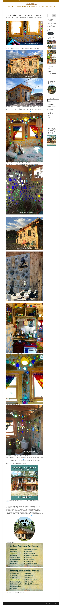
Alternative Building (22, 17)
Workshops (25, 6)
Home (9, 6)
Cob (27, 17)
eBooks (48, 117)
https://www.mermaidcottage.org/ (25, 111)
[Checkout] (49, 47)
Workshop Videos (50, 121)
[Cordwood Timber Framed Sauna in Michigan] (54, 61)
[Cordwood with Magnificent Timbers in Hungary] (54, 42)
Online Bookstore (27, 462)
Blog (13, 6)
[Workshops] (49, 56)
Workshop (33, 18)
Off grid (22, 18)
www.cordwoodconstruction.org (16, 459)
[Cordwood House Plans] (54, 56)
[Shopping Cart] (54, 47)
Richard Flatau (10, 17)
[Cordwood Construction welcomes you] (49, 42)
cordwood (31, 17)
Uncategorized (27, 18)
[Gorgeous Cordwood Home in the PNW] (49, 61)
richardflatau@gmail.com (13, 501)
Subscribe (50, 33)
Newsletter (32, 6)
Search (49, 101)
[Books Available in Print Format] (49, 52)
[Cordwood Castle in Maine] (54, 52)
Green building (8, 18)
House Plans (49, 6)
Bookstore (18, 6)
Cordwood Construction (38, 17)
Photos (38, 6)
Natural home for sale (16, 18)
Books (48, 115)
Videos (42, 6)
